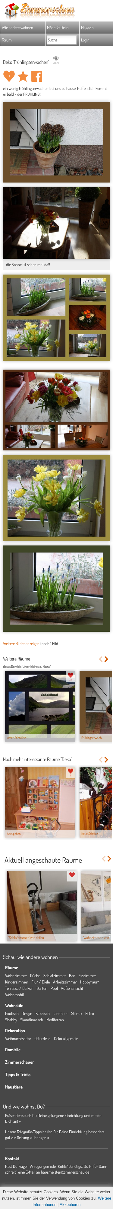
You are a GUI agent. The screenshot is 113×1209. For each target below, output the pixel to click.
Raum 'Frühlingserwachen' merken (23, 76)
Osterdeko (42, 1038)
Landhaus (60, 1013)
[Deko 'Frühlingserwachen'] (56, 142)
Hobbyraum (89, 981)
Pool (54, 988)
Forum (7, 39)
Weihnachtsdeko (18, 1038)
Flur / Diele (40, 981)
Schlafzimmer (54, 975)
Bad (72, 975)
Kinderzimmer (16, 981)
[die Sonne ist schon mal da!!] (56, 223)
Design (27, 1013)
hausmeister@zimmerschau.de (65, 1171)
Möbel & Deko (57, 27)
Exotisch (12, 1013)
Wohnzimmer (16, 975)
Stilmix (76, 1013)
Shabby (11, 1019)
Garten (41, 988)
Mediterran (55, 1019)
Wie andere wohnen (17, 27)
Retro (89, 1013)
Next (107, 659)
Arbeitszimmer (65, 981)
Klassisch (43, 1013)
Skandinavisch (31, 1019)
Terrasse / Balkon (19, 988)
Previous (100, 659)
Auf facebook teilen (37, 76)
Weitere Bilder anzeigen (21, 643)
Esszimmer (87, 975)
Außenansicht (72, 988)
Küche (35, 975)
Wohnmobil (14, 994)
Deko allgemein (66, 1038)
